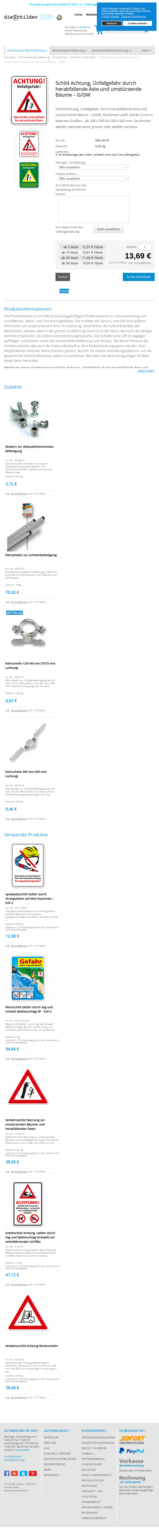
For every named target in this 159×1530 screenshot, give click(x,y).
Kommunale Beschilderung (26, 50)
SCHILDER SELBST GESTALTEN (92, 1467)
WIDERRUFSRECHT (54, 1464)
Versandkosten (142, 262)
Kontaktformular (14, 1460)
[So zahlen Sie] (132, 1439)
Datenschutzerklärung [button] (133, 16)
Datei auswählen (108, 229)
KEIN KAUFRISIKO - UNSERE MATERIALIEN (97, 1510)
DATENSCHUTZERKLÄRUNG (60, 1459)
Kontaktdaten (12, 1456)
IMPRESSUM (51, 1437)
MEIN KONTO (51, 1475)
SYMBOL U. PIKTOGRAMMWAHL (93, 1456)
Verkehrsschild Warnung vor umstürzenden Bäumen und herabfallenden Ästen (25, 1124)
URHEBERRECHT (91, 1502)
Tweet (64, 291)
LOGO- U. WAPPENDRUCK (96, 1475)
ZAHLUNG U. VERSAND (57, 1453)
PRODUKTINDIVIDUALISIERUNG (98, 1437)
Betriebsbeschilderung (68, 50)
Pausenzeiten (21, 1450)
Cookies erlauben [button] (137, 23)
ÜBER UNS (50, 1443)
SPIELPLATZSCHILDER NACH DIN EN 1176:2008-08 (98, 1445)
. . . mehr (143, 50)
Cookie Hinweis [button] (110, 16)
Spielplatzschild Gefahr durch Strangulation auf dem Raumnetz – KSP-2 (29, 898)
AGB (46, 1448)
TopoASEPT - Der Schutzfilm (92, 1493)
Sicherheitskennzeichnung (110, 50)
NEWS (47, 1469)
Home (78, 14)
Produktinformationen (28, 309)
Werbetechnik (94, 14)
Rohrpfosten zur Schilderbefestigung (31, 555)
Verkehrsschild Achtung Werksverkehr (31, 1346)
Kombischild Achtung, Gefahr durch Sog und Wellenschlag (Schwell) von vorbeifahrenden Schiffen (30, 1237)
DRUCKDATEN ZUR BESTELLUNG (93, 1483)
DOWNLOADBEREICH (94, 1518)
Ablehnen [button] (111, 23)
